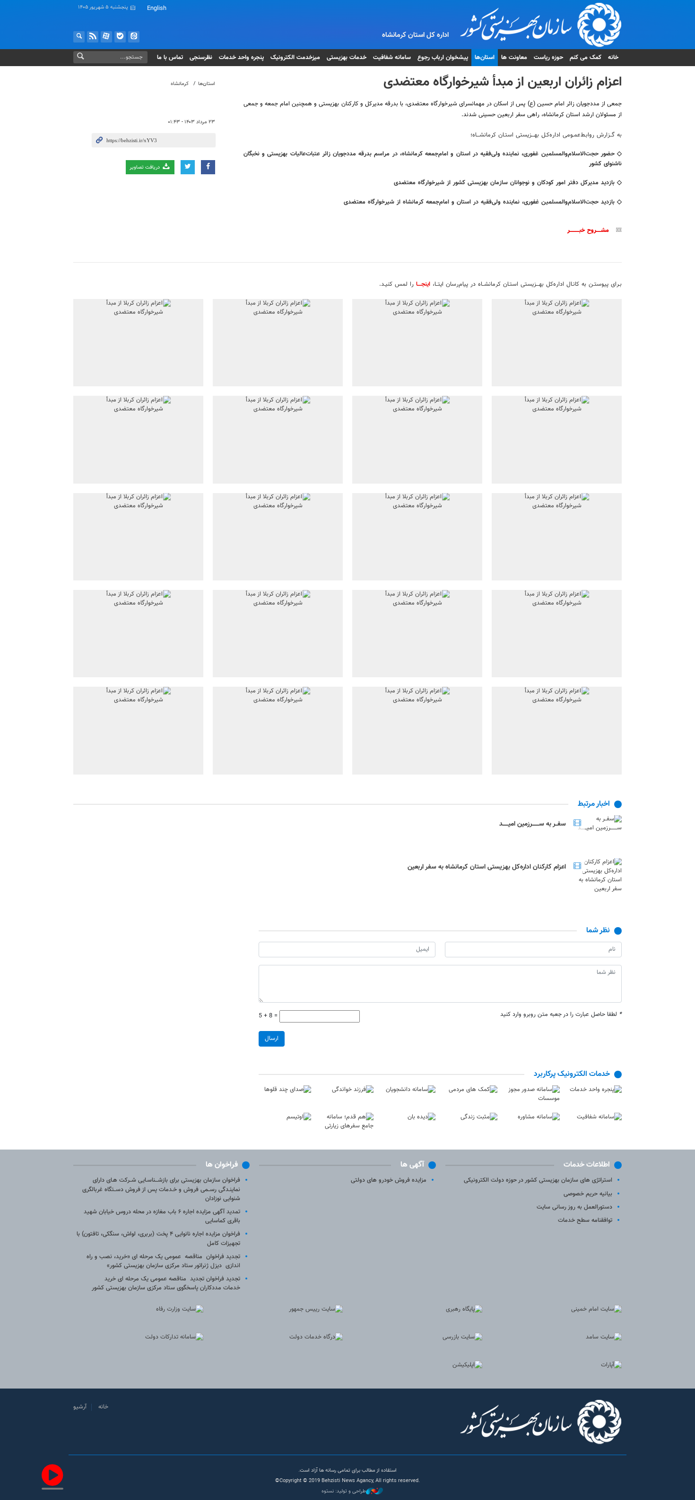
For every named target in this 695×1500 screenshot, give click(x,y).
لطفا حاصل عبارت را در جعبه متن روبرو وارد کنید (561, 1014)
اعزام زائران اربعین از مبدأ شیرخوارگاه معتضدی (502, 82)
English (156, 8)
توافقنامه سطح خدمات (585, 1220)
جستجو (79, 37)
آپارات (106, 37)
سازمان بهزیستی (533, 24)
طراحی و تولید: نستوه (343, 1491)
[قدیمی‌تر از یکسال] (596, 832)
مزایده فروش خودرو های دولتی (388, 1180)
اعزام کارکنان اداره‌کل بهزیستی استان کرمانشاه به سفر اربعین (487, 867)
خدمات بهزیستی (346, 57)
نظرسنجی (201, 57)
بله (120, 37)
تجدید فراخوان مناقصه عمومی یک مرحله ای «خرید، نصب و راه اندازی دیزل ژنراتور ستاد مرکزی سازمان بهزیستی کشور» (163, 1261)
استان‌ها (485, 57)
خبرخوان (92, 37)
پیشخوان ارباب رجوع (442, 57)
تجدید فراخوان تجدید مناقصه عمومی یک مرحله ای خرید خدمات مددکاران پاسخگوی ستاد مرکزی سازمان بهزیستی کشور (166, 1283)
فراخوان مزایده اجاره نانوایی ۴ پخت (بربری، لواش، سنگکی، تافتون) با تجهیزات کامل (158, 1238)
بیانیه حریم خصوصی (588, 1194)
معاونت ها (514, 57)
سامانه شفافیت (392, 57)
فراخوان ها (222, 1165)
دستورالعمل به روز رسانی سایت (574, 1207)
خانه (613, 57)
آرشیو (80, 1407)
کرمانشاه (180, 84)
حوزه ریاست (548, 57)
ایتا (133, 37)
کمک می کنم (585, 57)
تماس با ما (170, 57)
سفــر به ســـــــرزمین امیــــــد (532, 824)
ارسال (271, 1038)
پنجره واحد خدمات (241, 57)
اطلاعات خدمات (587, 1165)
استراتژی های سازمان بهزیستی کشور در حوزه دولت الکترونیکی (538, 1180)
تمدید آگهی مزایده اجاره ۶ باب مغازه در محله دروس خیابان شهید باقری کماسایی (162, 1216)
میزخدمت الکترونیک (295, 57)
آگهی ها (412, 1165)
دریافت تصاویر (145, 167)
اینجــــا (423, 284)
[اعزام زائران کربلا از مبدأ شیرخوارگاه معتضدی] (557, 342)
